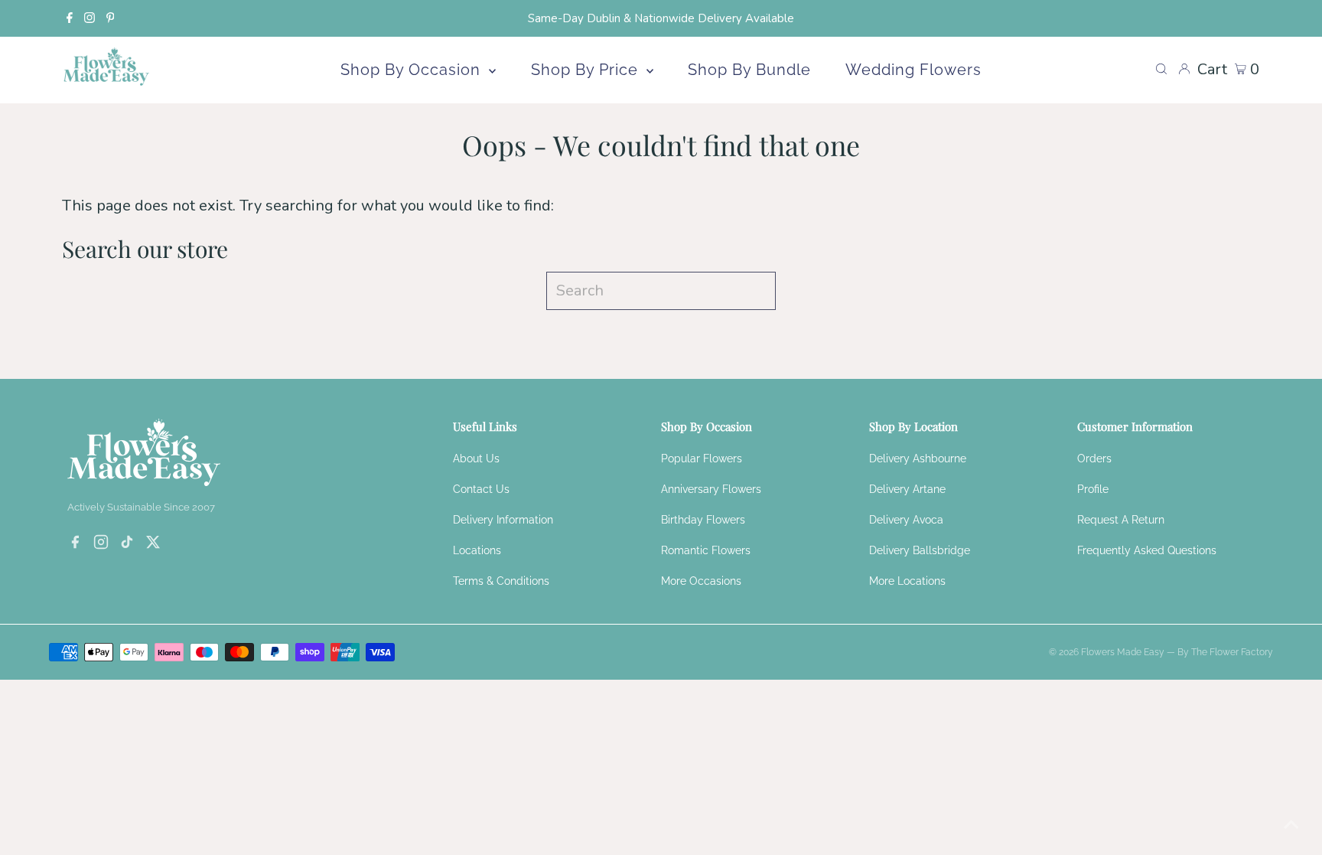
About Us (476, 458)
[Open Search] (1161, 69)
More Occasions (701, 581)
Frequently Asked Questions (1146, 550)
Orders (1094, 458)
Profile (1093, 489)
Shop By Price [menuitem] (587, 69)
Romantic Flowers (706, 550)
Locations (477, 550)
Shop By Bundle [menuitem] (749, 69)
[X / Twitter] (153, 544)
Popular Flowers (701, 458)
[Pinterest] (111, 18)
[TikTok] (127, 544)
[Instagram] (89, 18)
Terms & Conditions (501, 581)
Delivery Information (503, 520)
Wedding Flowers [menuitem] (913, 69)
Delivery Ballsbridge (919, 550)
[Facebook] (70, 18)
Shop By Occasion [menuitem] (412, 69)
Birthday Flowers (703, 520)
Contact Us (481, 489)
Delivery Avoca (906, 520)
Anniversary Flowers (711, 489)
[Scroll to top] (1291, 824)
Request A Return (1120, 520)
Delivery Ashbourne (917, 458)
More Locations (907, 581)
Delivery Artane (907, 489)
